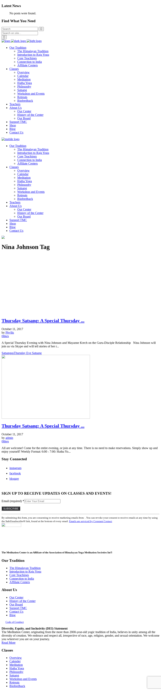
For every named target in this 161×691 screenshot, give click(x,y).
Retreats (14, 682)
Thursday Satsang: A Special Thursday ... (43, 320)
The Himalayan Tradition (25, 568)
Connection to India (21, 578)
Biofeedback (17, 686)
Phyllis (9, 332)
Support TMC (18, 608)
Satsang (14, 675)
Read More (9, 642)
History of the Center (22, 601)
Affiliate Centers (19, 582)
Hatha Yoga (16, 668)
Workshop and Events (23, 679)
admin (9, 437)
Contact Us (16, 611)
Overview (15, 657)
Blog (12, 615)
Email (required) (13, 501)
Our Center (16, 597)
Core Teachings (19, 575)
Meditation (16, 664)
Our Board (16, 604)
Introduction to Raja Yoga (25, 571)
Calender (15, 661)
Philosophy (16, 672)
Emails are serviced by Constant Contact (90, 521)
